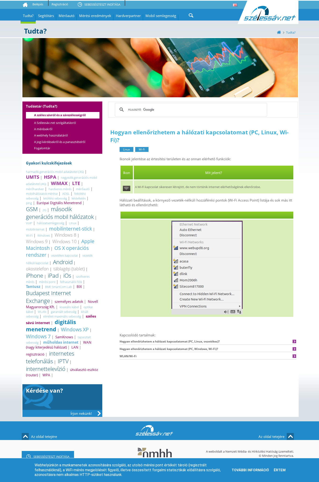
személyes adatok (69, 301)
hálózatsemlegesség (50, 223)
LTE (76, 183)
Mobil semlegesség (160, 15)
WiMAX (59, 183)
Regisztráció (60, 4)
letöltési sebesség (55, 198)
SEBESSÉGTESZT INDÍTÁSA (102, 4)
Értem (280, 470)
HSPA (50, 177)
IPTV (63, 361)
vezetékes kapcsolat (64, 255)
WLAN (42, 312)
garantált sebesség (63, 312)
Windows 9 (37, 241)
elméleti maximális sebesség (62, 316)
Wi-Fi (29, 235)
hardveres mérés (60, 189)
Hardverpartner (128, 15)
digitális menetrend (51, 325)
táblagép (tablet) (69, 269)
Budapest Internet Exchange (48, 296)
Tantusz (33, 286)
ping (29, 203)
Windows (43, 235)
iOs (67, 275)
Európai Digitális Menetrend (59, 202)
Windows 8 (65, 235)
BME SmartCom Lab (58, 287)
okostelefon (37, 269)
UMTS (32, 177)
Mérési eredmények (95, 15)
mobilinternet (35, 229)
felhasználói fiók (71, 282)
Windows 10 (64, 241)
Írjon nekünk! (81, 413)
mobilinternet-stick (70, 228)
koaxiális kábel (69, 307)
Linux (72, 223)
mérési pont (47, 282)
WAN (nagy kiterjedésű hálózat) (58, 344)
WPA (46, 375)
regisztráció (35, 354)
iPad (53, 275)
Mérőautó (66, 15)
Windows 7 (38, 336)
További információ (250, 470)
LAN (74, 347)
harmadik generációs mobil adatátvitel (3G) (55, 172)
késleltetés (79, 198)
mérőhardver (35, 189)
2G (44, 210)
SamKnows (64, 337)
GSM (32, 209)
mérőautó (83, 189)
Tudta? (28, 15)
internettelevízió (45, 369)
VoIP (29, 223)
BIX (79, 286)
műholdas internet (60, 342)
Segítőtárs (46, 15)
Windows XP (75, 329)
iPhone (34, 275)
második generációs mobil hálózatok (60, 212)
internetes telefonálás (50, 357)
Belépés (37, 4)
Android (63, 262)
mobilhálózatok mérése (42, 194)
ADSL (66, 194)
